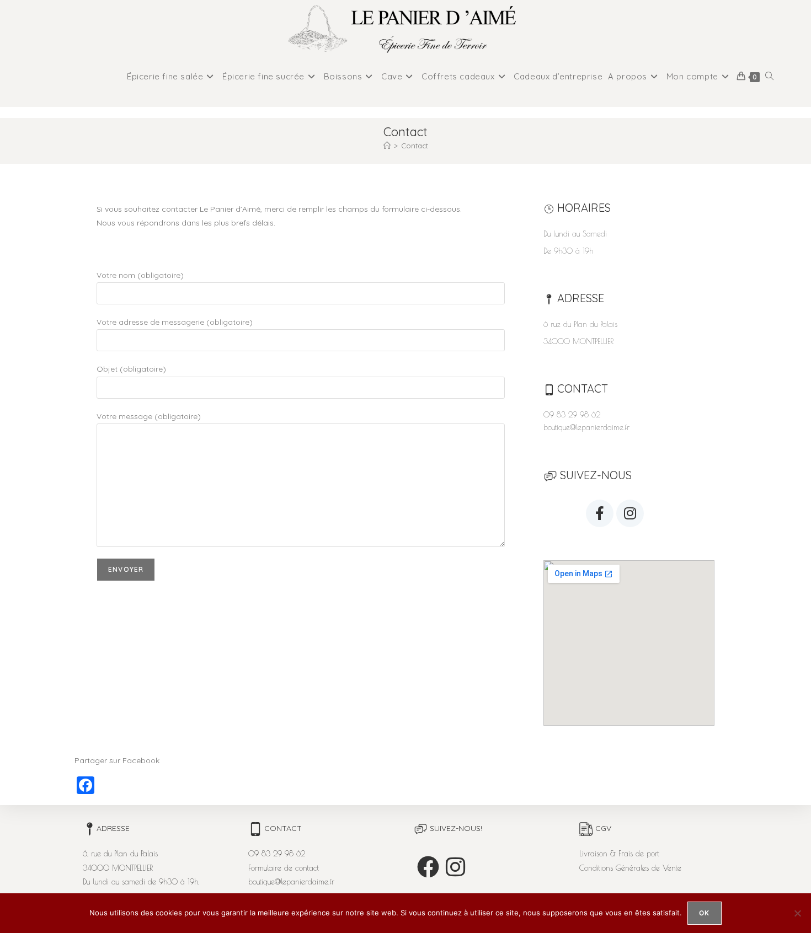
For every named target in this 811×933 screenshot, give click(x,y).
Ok (704, 913)
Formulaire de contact (283, 868)
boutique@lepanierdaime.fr (586, 427)
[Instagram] (630, 513)
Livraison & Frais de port (619, 853)
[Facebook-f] (599, 513)
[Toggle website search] (769, 76)
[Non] (797, 913)
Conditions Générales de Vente (630, 868)
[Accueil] (387, 145)
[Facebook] (428, 867)
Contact (414, 145)
